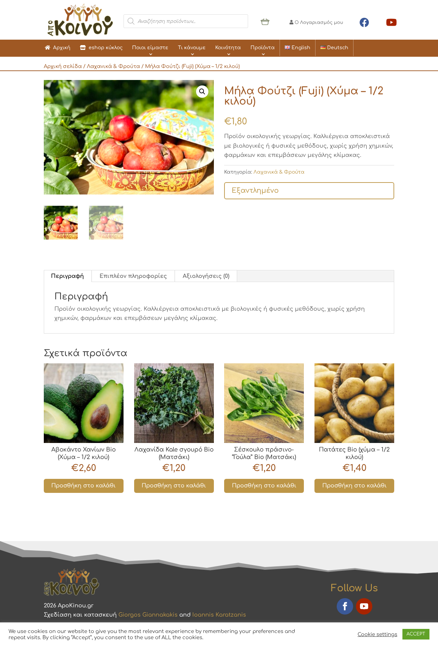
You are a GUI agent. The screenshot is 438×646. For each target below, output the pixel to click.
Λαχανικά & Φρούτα (113, 66)
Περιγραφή (67, 276)
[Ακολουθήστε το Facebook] (345, 606)
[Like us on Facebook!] (364, 21)
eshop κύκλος (104, 47)
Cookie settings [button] (377, 634)
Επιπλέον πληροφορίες (133, 276)
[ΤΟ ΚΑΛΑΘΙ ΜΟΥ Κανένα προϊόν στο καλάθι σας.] (265, 21)
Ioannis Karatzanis (219, 615)
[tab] (67, 276)
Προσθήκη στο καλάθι (83, 486)
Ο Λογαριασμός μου (318, 22)
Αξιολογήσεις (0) (206, 276)
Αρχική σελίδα (63, 66)
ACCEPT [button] (416, 634)
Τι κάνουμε (192, 47)
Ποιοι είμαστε (150, 47)
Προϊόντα (262, 47)
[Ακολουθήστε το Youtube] (364, 606)
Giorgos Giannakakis (148, 615)
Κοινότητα (228, 47)
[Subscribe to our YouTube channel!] (391, 21)
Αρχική (60, 47)
